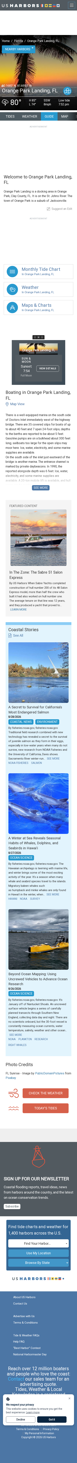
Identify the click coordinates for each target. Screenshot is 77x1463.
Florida (18, 41)
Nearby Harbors (17, 49)
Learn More (18, 609)
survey (35, 898)
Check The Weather (46, 1093)
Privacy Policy (51, 1429)
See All (18, 635)
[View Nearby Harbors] (67, 91)
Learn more (33, 1412)
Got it (52, 1419)
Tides (10, 116)
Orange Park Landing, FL (43, 41)
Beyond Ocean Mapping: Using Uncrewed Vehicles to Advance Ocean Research (37, 979)
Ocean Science (21, 857)
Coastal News (21, 722)
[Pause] (38, 337)
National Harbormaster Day (30, 1354)
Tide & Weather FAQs (26, 1335)
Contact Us (20, 1303)
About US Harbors (24, 1297)
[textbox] (38, 1243)
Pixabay (11, 1078)
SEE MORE (41, 487)
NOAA (23, 898)
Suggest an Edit (62, 209)
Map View (17, 404)
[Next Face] (42, 337)
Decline (20, 1419)
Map (64, 116)
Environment (47, 722)
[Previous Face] (34, 337)
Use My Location (38, 1253)
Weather (29, 116)
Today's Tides (45, 1108)
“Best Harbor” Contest (27, 1348)
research (41, 1039)
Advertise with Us (24, 1316)
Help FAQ (18, 1341)
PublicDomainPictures (49, 1073)
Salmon (36, 762)
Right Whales (17, 1045)
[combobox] (38, 1243)
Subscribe (12, 1206)
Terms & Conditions (25, 1322)
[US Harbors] (31, 5)
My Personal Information (39, 1433)
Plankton (25, 1039)
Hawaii (12, 898)
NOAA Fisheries (18, 762)
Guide (49, 116)
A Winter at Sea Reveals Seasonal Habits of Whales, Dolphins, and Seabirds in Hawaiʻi (34, 843)
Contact (16, 1379)
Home (6, 41)
